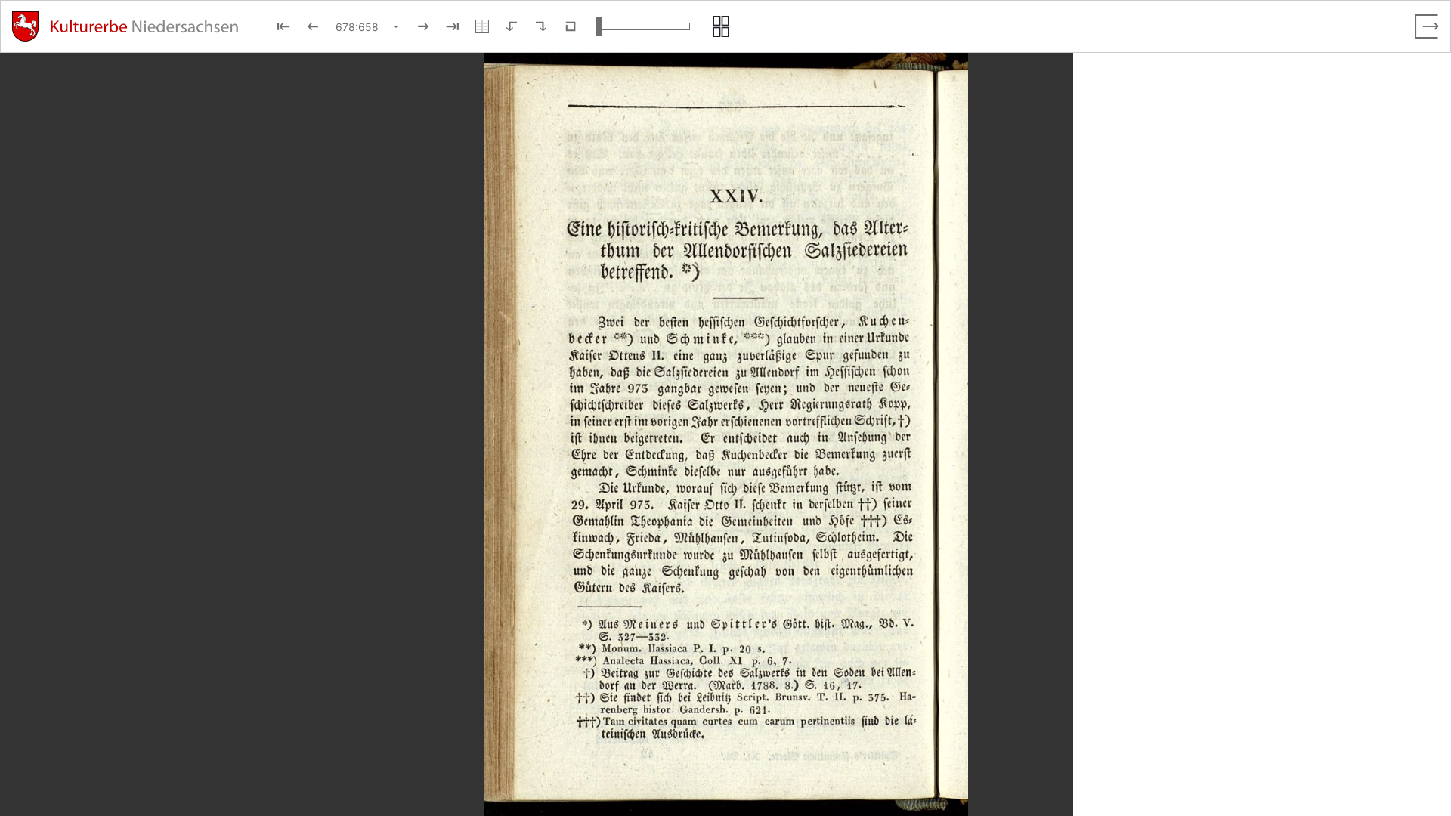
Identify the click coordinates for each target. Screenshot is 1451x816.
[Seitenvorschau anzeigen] (721, 26)
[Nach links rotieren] (512, 26)
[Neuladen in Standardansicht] (570, 26)
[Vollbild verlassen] (1427, 26)
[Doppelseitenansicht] (482, 26)
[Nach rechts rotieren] (541, 26)
